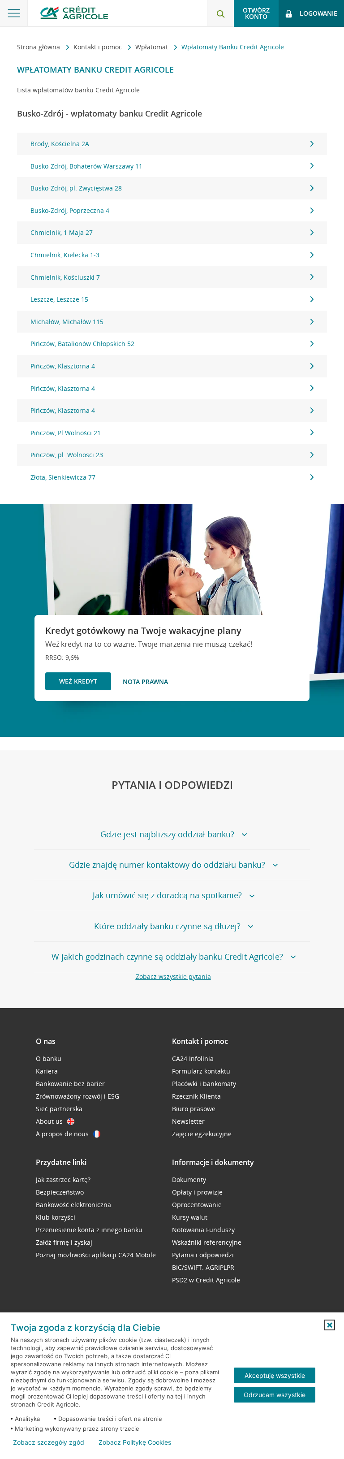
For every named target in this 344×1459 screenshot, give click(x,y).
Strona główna (39, 47)
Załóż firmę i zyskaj (64, 1242)
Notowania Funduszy (203, 1229)
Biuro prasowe (193, 1108)
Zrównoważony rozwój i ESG (77, 1096)
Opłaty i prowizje (197, 1192)
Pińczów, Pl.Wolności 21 (65, 433)
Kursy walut (189, 1217)
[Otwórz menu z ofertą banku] (14, 13)
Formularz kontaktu (201, 1071)
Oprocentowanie (197, 1204)
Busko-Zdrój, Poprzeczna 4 (69, 210)
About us (49, 1121)
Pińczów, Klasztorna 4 (62, 366)
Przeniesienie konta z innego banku (89, 1229)
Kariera (47, 1071)
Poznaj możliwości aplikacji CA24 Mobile (96, 1255)
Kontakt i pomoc (98, 47)
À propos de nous (62, 1134)
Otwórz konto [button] (256, 13)
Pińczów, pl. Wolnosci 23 (66, 454)
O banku (48, 1058)
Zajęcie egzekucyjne (202, 1134)
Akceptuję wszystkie (275, 1375)
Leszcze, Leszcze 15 (59, 299)
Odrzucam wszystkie (274, 1394)
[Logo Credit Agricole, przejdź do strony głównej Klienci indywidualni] (74, 12)
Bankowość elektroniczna (73, 1204)
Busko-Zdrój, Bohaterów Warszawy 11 (86, 166)
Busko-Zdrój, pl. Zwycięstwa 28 (76, 188)
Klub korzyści (55, 1217)
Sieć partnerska (59, 1108)
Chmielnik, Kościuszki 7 (65, 277)
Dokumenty (189, 1179)
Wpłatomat (152, 47)
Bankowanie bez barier (70, 1083)
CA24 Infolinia (193, 1058)
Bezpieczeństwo (60, 1192)
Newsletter (188, 1121)
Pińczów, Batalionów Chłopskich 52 (82, 343)
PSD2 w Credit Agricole (206, 1280)
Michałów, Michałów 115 (66, 321)
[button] (329, 1325)
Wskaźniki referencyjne (206, 1242)
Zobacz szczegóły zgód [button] (48, 1442)
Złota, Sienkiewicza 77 (62, 477)
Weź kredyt (78, 681)
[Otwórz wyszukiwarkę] (220, 13)
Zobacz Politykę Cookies (135, 1442)
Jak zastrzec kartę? (63, 1179)
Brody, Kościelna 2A (59, 143)
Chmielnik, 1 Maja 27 (61, 232)
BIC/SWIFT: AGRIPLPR (203, 1267)
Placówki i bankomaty (204, 1083)
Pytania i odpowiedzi (203, 1255)
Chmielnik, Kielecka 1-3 (64, 255)
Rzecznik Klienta (196, 1096)
